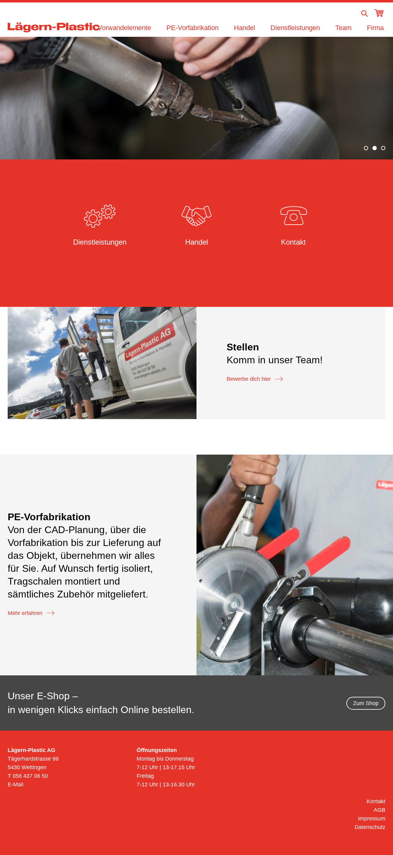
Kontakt (376, 801)
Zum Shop (366, 703)
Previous (20, 97)
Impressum (371, 818)
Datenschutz (370, 827)
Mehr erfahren (25, 613)
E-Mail (15, 784)
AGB (379, 810)
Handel (244, 28)
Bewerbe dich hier (249, 379)
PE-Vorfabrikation (192, 28)
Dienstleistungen (295, 28)
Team (343, 28)
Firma (375, 28)
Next (372, 97)
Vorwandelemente (124, 28)
